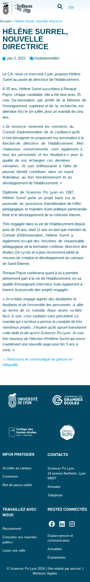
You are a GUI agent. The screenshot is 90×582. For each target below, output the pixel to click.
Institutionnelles (47, 58)
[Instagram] (72, 523)
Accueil (5, 21)
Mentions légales (45, 573)
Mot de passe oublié (17, 485)
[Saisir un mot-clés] (60, 7)
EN (71, 7)
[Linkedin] (62, 523)
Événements (57, 557)
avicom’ (76, 568)
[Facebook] (52, 523)
